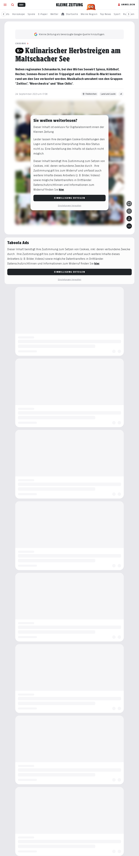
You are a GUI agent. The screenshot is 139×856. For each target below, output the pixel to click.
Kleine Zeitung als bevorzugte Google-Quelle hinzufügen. (72, 34)
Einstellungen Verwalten (69, 205)
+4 (121, 94)
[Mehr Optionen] (129, 226)
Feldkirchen (91, 94)
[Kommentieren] (129, 203)
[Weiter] (128, 14)
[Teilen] (129, 218)
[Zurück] (3, 14)
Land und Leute (108, 94)
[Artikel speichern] (129, 211)
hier (61, 189)
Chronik (20, 43)
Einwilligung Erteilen (69, 198)
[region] (69, 14)
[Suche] (12, 4)
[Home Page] (69, 4)
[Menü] (5, 4)
